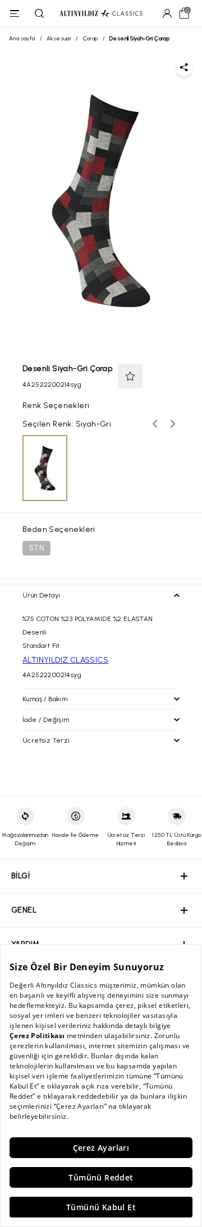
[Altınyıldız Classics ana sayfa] (101, 14)
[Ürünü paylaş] (184, 67)
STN (36, 548)
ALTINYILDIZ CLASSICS (65, 660)
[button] (130, 376)
